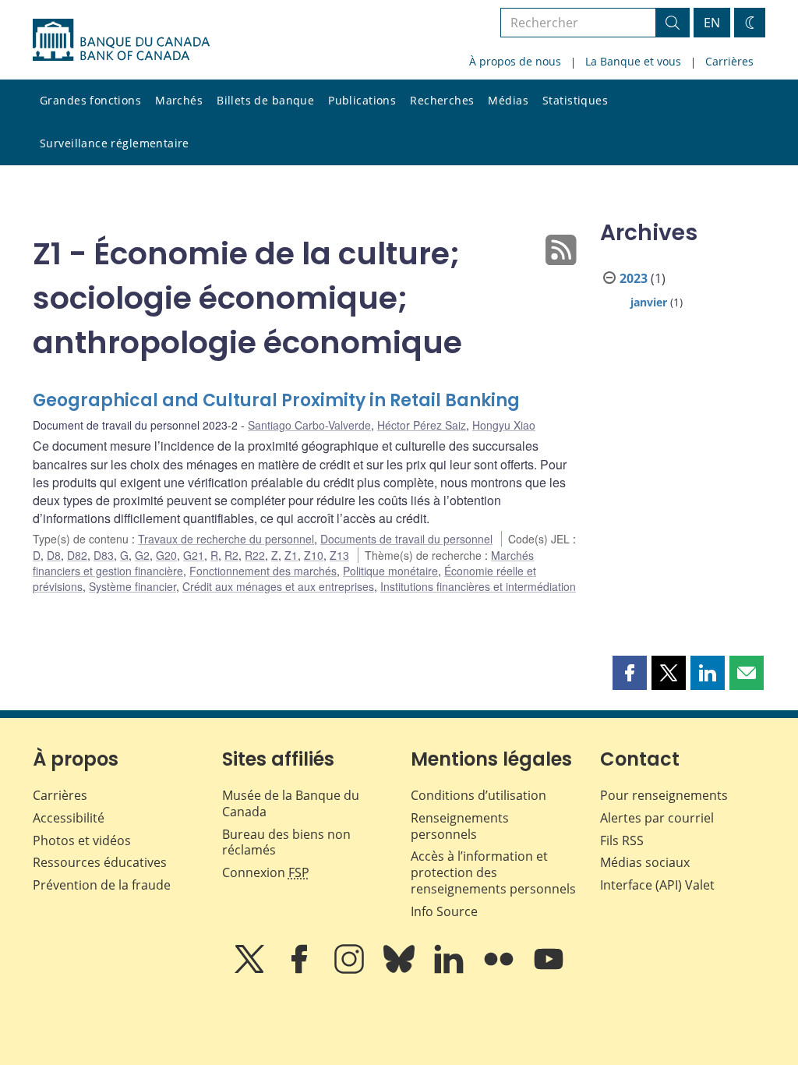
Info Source (444, 911)
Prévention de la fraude (102, 884)
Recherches (442, 100)
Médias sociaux (645, 862)
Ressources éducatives (100, 862)
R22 (255, 555)
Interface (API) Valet (657, 884)
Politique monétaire (390, 570)
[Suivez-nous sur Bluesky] (400, 969)
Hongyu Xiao (503, 425)
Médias (508, 100)
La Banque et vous (633, 61)
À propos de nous (515, 61)
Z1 (291, 555)
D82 (77, 555)
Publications (362, 100)
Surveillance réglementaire (114, 143)
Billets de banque (265, 100)
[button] (630, 673)
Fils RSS (622, 840)
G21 (193, 555)
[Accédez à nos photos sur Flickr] (500, 969)
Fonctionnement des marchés (263, 570)
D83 (104, 555)
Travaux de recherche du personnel (226, 539)
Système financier (132, 586)
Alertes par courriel (657, 817)
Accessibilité (68, 817)
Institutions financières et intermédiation (478, 586)
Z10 (313, 555)
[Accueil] (121, 40)
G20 (166, 555)
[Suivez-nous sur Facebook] (301, 969)
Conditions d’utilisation (478, 795)
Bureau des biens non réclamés (286, 842)
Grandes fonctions (90, 100)
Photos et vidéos (82, 840)
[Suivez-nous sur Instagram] (351, 969)
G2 (142, 555)
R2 (231, 555)
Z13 (339, 555)
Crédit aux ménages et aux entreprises (278, 586)
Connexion (265, 872)
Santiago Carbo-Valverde (309, 425)
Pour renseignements (664, 795)
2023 (634, 278)
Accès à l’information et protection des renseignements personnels (493, 872)
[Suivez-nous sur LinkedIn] (450, 969)
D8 (54, 555)
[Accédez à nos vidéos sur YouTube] (548, 969)
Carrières (729, 61)
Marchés (179, 100)
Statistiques (575, 100)
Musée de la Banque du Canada (290, 803)
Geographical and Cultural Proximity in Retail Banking (276, 400)
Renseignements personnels (460, 826)
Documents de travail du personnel (406, 539)
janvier (648, 302)
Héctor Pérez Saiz (421, 425)
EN (712, 22)
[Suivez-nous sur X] (251, 969)
